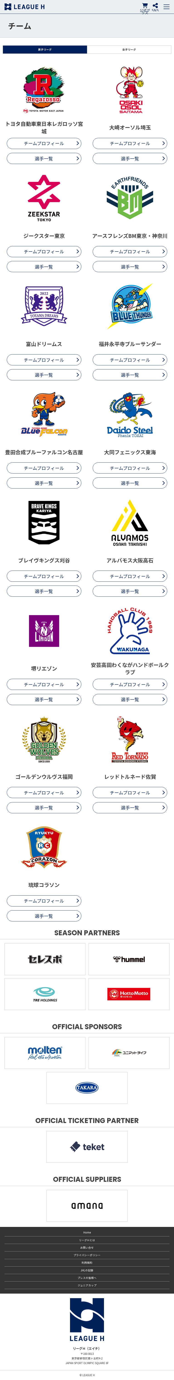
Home (87, 1232)
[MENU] (166, 6)
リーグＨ (24, 6)
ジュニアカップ (87, 1285)
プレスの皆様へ (87, 1278)
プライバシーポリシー (87, 1255)
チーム (19, 25)
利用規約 (87, 1262)
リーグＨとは (87, 1240)
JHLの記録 (87, 1270)
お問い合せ (87, 1247)
